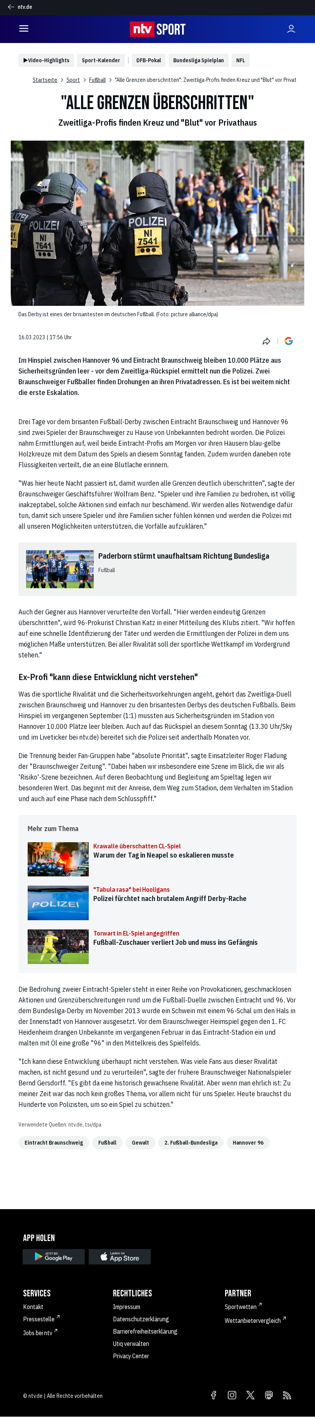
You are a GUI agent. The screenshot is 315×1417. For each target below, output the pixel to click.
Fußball (97, 79)
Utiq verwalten (131, 1343)
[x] (250, 1395)
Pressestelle (39, 1319)
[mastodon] (269, 1395)
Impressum (126, 1307)
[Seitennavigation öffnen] (23, 29)
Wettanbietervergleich (253, 1320)
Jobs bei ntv (37, 1333)
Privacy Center (131, 1356)
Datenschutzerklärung (141, 1319)
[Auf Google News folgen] (289, 341)
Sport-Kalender (101, 60)
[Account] (291, 29)
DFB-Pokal (148, 60)
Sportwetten (241, 1307)
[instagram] (232, 1395)
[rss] (287, 1395)
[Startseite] (158, 29)
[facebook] (213, 1395)
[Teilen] (266, 341)
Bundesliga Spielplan (198, 60)
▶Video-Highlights (46, 60)
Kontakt (33, 1307)
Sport (73, 79)
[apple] (120, 1256)
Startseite (45, 79)
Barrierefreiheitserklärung (145, 1331)
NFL (240, 60)
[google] (54, 1256)
